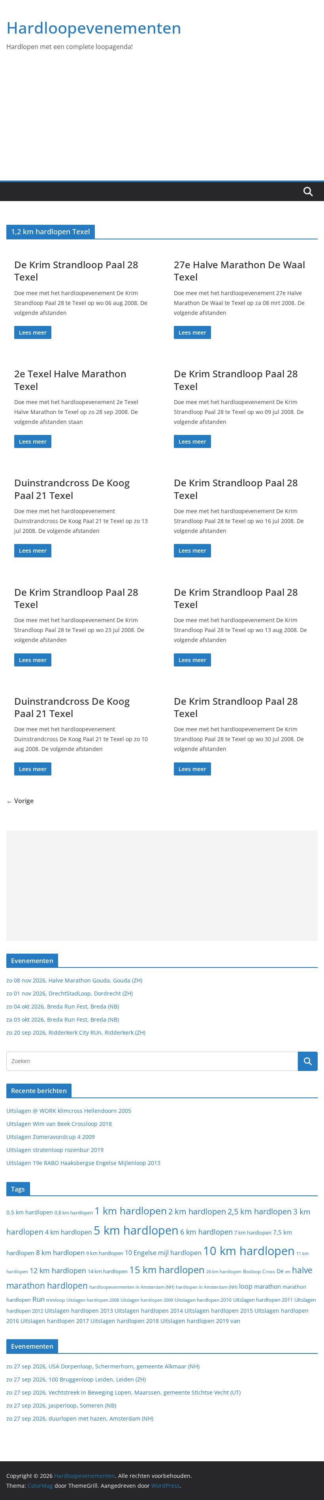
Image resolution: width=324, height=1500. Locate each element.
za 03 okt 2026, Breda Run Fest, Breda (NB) (62, 1019)
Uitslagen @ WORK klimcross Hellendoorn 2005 (68, 1110)
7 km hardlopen (252, 1232)
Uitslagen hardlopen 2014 (149, 1310)
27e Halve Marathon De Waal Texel (239, 270)
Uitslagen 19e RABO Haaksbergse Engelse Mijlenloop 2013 (83, 1163)
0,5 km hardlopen (29, 1212)
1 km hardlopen (130, 1210)
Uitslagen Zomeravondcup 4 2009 (50, 1137)
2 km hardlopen (197, 1211)
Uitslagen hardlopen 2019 (194, 1321)
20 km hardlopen (223, 1271)
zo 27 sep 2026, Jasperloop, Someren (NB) (61, 1405)
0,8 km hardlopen (74, 1213)
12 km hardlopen (58, 1270)
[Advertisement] (162, 121)
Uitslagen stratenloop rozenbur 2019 (55, 1150)
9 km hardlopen (104, 1253)
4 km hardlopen (68, 1232)
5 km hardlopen (136, 1230)
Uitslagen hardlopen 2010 (203, 1300)
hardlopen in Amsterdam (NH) (206, 1287)
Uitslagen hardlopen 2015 (219, 1310)
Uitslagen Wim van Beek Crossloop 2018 (59, 1123)
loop (245, 1286)
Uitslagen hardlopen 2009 (147, 1300)
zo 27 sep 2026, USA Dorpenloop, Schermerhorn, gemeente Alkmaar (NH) (103, 1366)
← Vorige (20, 800)
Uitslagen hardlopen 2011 (263, 1300)
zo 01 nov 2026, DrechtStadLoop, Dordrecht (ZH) (69, 993)
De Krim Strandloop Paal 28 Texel (76, 270)
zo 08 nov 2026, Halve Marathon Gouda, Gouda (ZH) (74, 980)
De (280, 1271)
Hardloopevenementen (93, 27)
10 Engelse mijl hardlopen (163, 1252)
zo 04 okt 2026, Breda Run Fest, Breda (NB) (62, 1006)
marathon (267, 1286)
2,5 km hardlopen (260, 1211)
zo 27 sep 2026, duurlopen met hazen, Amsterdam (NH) (79, 1418)
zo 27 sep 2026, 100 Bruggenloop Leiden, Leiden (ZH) (76, 1379)
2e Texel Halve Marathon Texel (70, 379)
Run (38, 1299)
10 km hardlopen (249, 1251)
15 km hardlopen (167, 1269)
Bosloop (252, 1271)
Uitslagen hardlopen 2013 (79, 1310)
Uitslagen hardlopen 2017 (55, 1321)
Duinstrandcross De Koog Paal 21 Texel (72, 488)
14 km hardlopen (108, 1271)
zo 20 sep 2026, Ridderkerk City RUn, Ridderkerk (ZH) (75, 1032)
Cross (268, 1271)
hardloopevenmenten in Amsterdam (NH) (131, 1287)
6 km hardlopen (206, 1232)
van (235, 1321)
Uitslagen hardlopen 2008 (92, 1300)
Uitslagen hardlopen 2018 (124, 1321)
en (287, 1271)
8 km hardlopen (60, 1252)
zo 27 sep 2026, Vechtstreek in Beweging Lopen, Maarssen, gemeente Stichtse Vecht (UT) (123, 1392)
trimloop (55, 1300)
